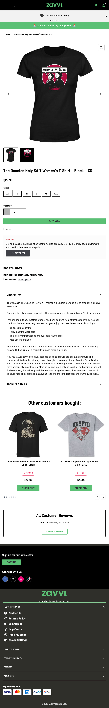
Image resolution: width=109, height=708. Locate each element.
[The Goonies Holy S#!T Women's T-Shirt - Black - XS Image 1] (10, 155)
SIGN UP (11, 562)
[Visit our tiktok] (29, 579)
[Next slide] (103, 497)
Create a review (54, 531)
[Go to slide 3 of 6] (9, 497)
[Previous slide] (97, 497)
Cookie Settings (18, 640)
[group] (54, 94)
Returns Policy (17, 618)
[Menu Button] (5, 5)
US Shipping (15, 624)
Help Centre (15, 629)
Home (8, 34)
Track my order (17, 634)
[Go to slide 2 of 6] (6, 497)
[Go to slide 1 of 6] (4, 497)
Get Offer (20, 253)
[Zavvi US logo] (54, 5)
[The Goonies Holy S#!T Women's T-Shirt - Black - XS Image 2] (27, 155)
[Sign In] (96, 5)
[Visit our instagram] (21, 579)
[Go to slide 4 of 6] (11, 497)
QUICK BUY (28, 488)
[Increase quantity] (23, 212)
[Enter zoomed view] (101, 47)
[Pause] (106, 16)
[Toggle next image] (100, 94)
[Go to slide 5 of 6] (13, 497)
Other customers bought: (54, 403)
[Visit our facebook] (5, 579)
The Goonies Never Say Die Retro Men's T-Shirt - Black (28, 463)
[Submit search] (13, 5)
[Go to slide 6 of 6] (15, 497)
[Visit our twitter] (13, 579)
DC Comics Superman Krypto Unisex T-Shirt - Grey (81, 463)
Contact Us (15, 613)
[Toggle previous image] (8, 94)
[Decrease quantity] (7, 212)
